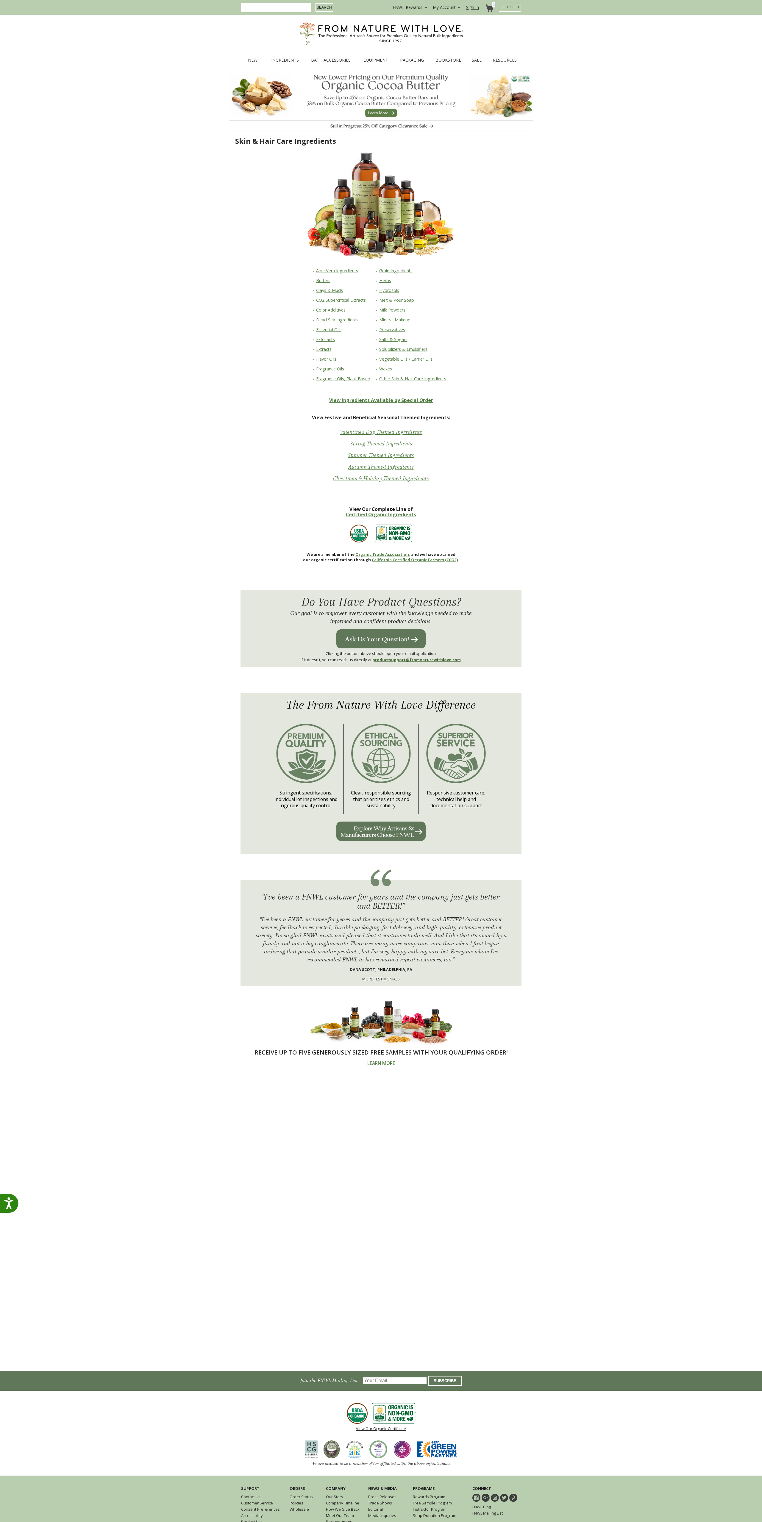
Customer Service (257, 1503)
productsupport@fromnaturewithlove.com (416, 659)
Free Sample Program (432, 1503)
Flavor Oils (326, 359)
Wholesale (299, 1509)
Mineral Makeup (394, 320)
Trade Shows (380, 1503)
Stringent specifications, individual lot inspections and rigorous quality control (306, 799)
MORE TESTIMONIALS (381, 979)
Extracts (324, 349)
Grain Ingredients (396, 270)
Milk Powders (392, 310)
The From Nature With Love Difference (381, 705)
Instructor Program (429, 1509)
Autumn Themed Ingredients (381, 467)
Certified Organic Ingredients (381, 514)
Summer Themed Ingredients (381, 455)
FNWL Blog (481, 1507)
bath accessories (331, 60)
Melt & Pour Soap (396, 300)
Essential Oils (328, 329)
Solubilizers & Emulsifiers (403, 349)
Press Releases (382, 1496)
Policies (296, 1503)
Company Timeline (342, 1503)
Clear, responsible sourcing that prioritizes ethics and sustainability (381, 799)
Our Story (334, 1496)
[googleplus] (486, 1498)
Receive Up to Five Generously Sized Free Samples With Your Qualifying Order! (381, 1052)
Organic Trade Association (382, 554)
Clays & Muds (329, 290)
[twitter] (504, 1498)
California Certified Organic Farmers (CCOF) (415, 559)
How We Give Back (343, 1509)
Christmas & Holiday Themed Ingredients (381, 478)
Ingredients (285, 60)
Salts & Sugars (393, 339)
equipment (375, 60)
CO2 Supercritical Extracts (341, 300)
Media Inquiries (382, 1515)
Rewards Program (429, 1496)
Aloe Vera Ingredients (337, 270)
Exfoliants (325, 339)
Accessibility (252, 1515)
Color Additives (331, 310)
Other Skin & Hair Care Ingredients (412, 378)
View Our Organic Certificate (381, 1428)
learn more (381, 1063)
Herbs (385, 280)
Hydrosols (389, 290)
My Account (444, 7)
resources (505, 60)
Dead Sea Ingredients (337, 320)
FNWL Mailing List (487, 1513)
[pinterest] (513, 1498)
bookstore (448, 60)
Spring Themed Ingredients (381, 443)
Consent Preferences (260, 1509)
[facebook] (476, 1498)
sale (477, 60)
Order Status (301, 1496)
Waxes (385, 369)
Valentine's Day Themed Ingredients (381, 432)
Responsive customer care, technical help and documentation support (456, 799)
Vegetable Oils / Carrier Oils (405, 359)
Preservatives (392, 329)
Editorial (375, 1509)
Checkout (509, 7)
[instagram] (495, 1498)
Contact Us (250, 1496)
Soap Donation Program (434, 1515)
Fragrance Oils (330, 369)
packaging (412, 60)
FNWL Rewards (407, 7)
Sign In (472, 7)
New (252, 60)
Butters (323, 280)
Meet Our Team (340, 1515)
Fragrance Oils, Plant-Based (343, 378)
